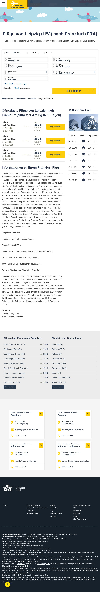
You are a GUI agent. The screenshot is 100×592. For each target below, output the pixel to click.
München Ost (21, 445)
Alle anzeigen (9, 387)
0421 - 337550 (67, 436)
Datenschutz (77, 511)
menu (3, 3)
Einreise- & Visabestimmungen (37, 508)
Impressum (76, 513)
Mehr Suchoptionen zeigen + (16, 84)
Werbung (53, 516)
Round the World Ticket (20, 573)
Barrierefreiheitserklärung (81, 505)
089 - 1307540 (67, 467)
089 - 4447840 (20, 467)
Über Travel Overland (80, 519)
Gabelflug (50, 53)
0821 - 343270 (20, 436)
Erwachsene (12, 71)
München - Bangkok (57, 534)
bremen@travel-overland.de (73, 430)
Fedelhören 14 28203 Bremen (67, 422)
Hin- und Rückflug (14, 53)
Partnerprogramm (56, 513)
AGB (74, 508)
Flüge (5, 505)
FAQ (51, 511)
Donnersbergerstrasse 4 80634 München (71, 454)
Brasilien (55, 537)
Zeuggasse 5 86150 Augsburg (21, 422)
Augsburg (21, 414)
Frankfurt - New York (43, 534)
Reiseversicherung (33, 513)
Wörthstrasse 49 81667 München (21, 454)
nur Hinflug (34, 53)
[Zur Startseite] (17, 4)
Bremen (68, 414)
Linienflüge (20, 564)
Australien (30, 537)
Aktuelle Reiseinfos (33, 505)
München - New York (28, 534)
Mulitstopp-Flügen (88, 570)
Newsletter (53, 508)
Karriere (76, 516)
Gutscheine (30, 511)
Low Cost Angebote (43, 564)
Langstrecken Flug (15, 552)
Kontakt (52, 505)
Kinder (58, 71)
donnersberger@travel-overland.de (75, 461)
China (36, 537)
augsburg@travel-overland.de (26, 430)
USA (24, 537)
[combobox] (26, 72)
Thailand (48, 537)
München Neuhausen (69, 445)
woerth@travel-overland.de (25, 461)
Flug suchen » (56, 127)
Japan (42, 537)
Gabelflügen (75, 570)
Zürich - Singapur (71, 534)
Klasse (10, 78)
